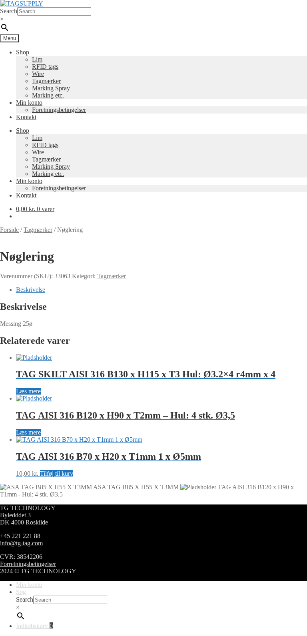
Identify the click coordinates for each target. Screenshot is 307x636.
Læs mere (28, 391)
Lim (37, 59)
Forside (9, 229)
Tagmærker (46, 81)
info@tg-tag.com (21, 543)
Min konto (29, 102)
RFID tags (45, 66)
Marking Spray (51, 88)
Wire (38, 73)
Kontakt (26, 117)
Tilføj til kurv (56, 473)
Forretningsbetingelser (28, 563)
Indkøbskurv (34, 625)
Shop (22, 52)
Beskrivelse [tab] (30, 289)
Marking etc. (48, 95)
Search (8, 11)
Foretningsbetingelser (59, 109)
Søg (21, 591)
